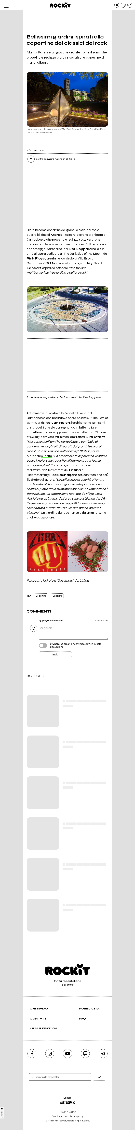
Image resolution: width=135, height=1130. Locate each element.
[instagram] (49, 1053)
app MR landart (77, 503)
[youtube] (67, 1053)
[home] (60, 5)
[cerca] (123, 5)
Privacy (2, 1114)
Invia (55, 654)
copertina (41, 595)
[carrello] (116, 5)
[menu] (5, 5)
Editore (65, 1099)
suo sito (46, 456)
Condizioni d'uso (60, 1116)
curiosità (57, 595)
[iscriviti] (99, 1077)
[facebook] (31, 1053)
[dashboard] (129, 5)
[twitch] (85, 1053)
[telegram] (103, 1053)
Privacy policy (76, 1116)
